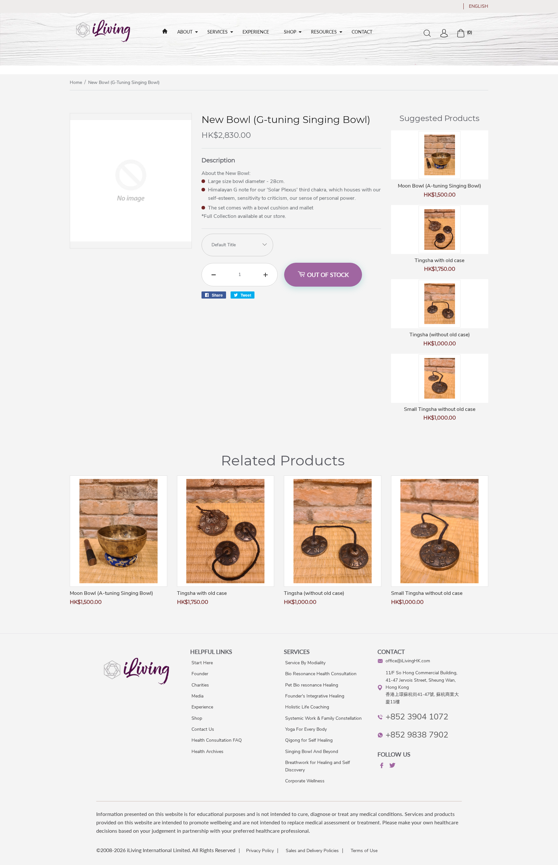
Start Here (202, 663)
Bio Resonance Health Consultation (320, 674)
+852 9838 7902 (417, 734)
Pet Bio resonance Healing (311, 685)
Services (217, 32)
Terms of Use (364, 851)
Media (197, 696)
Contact (362, 32)
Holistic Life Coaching (307, 707)
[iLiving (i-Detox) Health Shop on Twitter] (392, 766)
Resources (324, 32)
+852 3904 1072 (417, 716)
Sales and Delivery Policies (312, 851)
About (184, 32)
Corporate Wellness (305, 781)
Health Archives (207, 751)
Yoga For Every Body (306, 729)
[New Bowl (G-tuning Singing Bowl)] (130, 246)
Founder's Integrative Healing (314, 696)
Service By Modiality (305, 663)
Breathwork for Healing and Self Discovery (317, 766)
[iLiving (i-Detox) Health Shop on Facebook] (381, 766)
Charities (200, 685)
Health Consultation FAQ (216, 740)
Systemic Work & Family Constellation (323, 718)
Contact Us (202, 729)
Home (76, 82)
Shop (290, 32)
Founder (199, 674)
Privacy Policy (260, 851)
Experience (256, 32)
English (478, 6)
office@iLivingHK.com (408, 661)
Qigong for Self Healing (309, 740)
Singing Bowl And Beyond (311, 751)
